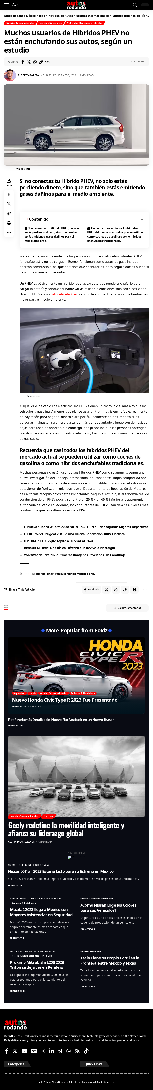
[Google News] (34, 1051)
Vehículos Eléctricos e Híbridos (84, 23)
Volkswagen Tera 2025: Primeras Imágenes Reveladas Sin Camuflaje (74, 555)
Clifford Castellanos (21, 841)
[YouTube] (24, 1051)
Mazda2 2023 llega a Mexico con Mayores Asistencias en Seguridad (41, 912)
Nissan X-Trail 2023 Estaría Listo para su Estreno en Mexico (60, 871)
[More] (47, 62)
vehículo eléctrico (64, 294)
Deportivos (19, 693)
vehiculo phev (86, 574)
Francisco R (19, 706)
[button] (7, 4)
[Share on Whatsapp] (35, 62)
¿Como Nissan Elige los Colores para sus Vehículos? (108, 907)
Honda (32, 693)
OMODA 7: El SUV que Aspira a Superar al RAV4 (58, 541)
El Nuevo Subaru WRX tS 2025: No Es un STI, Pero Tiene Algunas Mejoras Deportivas (86, 527)
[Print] (9, 223)
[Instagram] (43, 1051)
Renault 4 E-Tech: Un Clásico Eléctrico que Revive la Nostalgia (69, 548)
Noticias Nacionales (51, 23)
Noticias (48, 816)
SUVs (47, 864)
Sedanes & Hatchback (83, 693)
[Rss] (77, 1051)
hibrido (41, 574)
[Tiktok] (86, 1051)
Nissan (12, 864)
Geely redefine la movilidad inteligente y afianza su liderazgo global (66, 828)
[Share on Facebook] (22, 62)
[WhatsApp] (68, 1051)
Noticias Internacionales (20, 23)
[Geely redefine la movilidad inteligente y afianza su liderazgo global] (76, 777)
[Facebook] (6, 1051)
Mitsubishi (16, 951)
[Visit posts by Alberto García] (10, 75)
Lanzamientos (18, 898)
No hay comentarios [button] (129, 608)
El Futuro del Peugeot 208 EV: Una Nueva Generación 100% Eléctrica (74, 534)
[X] (14, 1051)
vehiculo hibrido (65, 574)
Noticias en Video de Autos (40, 951)
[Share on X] (28, 62)
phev (50, 574)
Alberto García (28, 75)
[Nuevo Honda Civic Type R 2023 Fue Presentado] (76, 675)
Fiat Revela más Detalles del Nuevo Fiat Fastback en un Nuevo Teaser (61, 719)
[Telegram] (60, 1051)
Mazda (32, 898)
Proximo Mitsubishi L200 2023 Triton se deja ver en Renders (37, 965)
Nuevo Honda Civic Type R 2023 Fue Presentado (64, 699)
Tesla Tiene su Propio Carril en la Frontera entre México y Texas (109, 960)
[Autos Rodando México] (76, 5)
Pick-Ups (47, 955)
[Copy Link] (41, 62)
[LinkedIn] (51, 1051)
